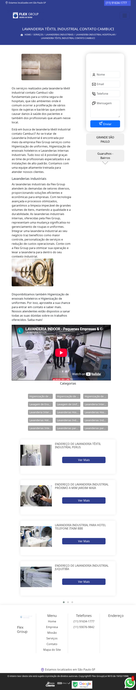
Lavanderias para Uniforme (96, 428)
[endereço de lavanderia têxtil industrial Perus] (36, 455)
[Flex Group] (25, 16)
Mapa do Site (52, 650)
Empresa (52, 627)
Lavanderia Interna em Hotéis (41, 412)
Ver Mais (84, 460)
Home (52, 621)
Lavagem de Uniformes (68, 404)
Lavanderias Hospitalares (68, 412)
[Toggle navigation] (125, 15)
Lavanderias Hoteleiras (41, 420)
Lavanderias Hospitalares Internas (96, 412)
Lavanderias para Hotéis (68, 428)
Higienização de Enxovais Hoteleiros (68, 396)
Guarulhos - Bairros (105, 156)
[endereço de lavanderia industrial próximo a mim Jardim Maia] (36, 496)
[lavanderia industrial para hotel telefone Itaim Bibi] (36, 536)
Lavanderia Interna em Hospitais (96, 404)
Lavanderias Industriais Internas (96, 420)
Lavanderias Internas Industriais (41, 428)
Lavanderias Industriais (68, 420)
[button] (64, 602)
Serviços (52, 638)
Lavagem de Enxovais (41, 404)
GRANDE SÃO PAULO (105, 139)
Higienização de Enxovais (41, 396)
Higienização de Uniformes (96, 396)
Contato (52, 644)
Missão (52, 633)
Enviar (107, 124)
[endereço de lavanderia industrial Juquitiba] (36, 577)
